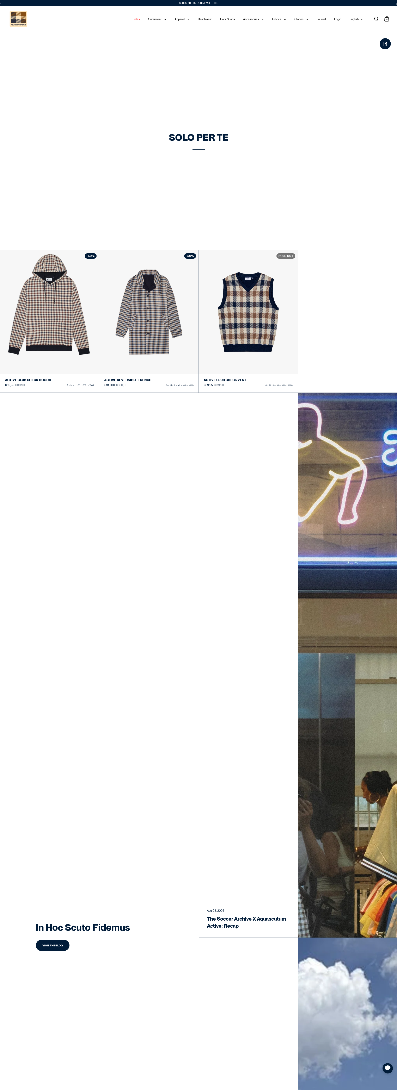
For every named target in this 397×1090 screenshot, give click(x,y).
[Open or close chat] (388, 1068)
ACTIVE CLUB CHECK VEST (248, 321)
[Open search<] (376, 19)
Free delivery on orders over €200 (198, 3)
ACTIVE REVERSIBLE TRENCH (148, 321)
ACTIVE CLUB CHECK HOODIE (49, 321)
